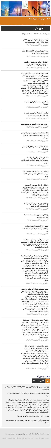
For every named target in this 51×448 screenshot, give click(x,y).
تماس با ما (9, 434)
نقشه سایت (40, 434)
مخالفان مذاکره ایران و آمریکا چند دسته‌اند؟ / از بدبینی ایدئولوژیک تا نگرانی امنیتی (34, 160)
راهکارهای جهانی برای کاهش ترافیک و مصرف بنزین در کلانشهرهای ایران (36, 63)
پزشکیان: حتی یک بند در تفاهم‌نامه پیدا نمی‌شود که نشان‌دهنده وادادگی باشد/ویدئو (35, 174)
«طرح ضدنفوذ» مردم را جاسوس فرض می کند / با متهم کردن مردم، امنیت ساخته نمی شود (34, 135)
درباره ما (41, 18)
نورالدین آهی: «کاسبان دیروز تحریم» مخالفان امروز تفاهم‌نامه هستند (36, 114)
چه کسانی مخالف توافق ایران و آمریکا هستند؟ (36, 103)
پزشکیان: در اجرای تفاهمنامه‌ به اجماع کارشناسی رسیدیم (36, 216)
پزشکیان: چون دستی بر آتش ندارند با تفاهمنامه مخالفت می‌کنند (36, 205)
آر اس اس (28, 434)
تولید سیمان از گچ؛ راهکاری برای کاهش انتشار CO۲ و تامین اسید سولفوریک (35, 41)
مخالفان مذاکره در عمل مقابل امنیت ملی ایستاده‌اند (35, 148)
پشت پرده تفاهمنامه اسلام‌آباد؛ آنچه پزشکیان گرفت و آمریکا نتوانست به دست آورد (35, 228)
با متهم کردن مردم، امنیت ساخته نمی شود (34, 124)
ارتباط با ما (33, 18)
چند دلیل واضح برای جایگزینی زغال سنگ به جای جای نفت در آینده (35, 52)
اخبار (48, 434)
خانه (48, 18)
